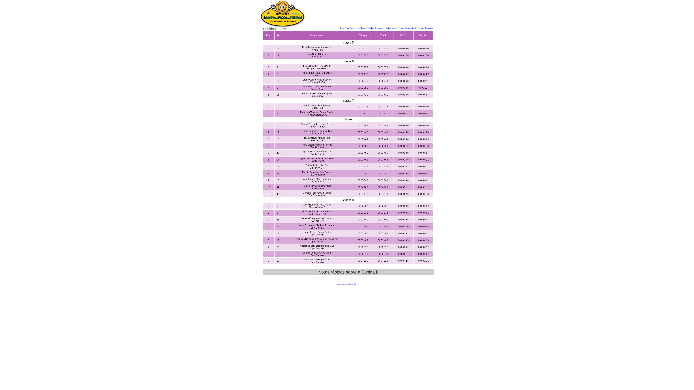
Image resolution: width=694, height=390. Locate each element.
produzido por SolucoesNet (347, 284)
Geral (341, 28)
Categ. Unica (391, 28)
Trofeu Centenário (376, 28)
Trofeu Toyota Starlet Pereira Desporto (416, 28)
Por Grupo (350, 28)
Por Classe (362, 28)
